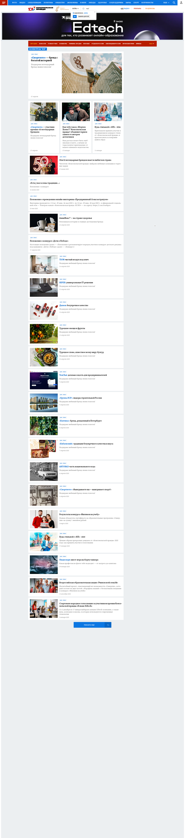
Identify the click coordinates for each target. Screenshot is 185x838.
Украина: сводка (75, 44)
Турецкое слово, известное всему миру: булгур (81, 352)
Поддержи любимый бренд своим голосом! (77, 263)
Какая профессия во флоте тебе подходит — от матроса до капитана (87, 563)
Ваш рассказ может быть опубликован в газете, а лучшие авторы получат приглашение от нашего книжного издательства (76, 143)
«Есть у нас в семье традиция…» (45, 183)
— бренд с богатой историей (44, 59)
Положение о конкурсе (39, 187)
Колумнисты (147, 3)
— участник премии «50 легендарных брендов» (42, 129)
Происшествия (128, 44)
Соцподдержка (116, 3)
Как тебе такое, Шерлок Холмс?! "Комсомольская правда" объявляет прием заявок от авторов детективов (75, 132)
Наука (128, 3)
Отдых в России (97, 44)
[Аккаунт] (181, 2)
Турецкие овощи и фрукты (72, 328)
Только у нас (52, 44)
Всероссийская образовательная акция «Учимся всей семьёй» (88, 582)
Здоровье (102, 3)
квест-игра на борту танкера (78, 560)
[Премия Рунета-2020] (61, 8)
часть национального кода (77, 466)
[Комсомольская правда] (40, 8)
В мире (83, 3)
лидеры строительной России (80, 398)
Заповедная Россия (113, 44)
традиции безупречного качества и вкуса (86, 443)
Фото (14, 3)
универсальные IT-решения (76, 282)
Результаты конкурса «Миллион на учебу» (79, 514)
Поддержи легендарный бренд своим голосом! (42, 65)
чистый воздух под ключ (74, 259)
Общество (60, 3)
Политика (48, 3)
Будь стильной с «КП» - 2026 (108, 127)
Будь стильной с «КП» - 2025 (72, 537)
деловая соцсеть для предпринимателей (83, 375)
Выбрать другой (83, 16)
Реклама (137, 8)
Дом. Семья (34, 54)
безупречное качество (73, 305)
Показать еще (89, 625)
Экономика (72, 3)
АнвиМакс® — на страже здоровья (75, 218)
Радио (126, 9)
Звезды (92, 3)
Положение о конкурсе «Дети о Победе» (49, 241)
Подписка (150, 8)
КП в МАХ (86, 44)
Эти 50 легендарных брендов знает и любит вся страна (85, 160)
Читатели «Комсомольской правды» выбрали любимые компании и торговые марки (90, 165)
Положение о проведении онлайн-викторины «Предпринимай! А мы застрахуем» (69, 199)
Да (75, 16)
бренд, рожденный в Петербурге (80, 421)
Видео (22, 3)
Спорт (136, 3)
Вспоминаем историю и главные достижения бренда (81, 222)
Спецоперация (34, 3)
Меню (3, 2)
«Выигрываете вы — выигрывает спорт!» (85, 489)
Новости (42, 44)
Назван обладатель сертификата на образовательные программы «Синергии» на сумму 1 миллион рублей (89, 519)
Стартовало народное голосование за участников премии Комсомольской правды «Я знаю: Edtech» (90, 604)
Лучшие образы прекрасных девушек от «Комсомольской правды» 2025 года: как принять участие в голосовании (88, 541)
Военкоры (63, 44)
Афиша (138, 44)
